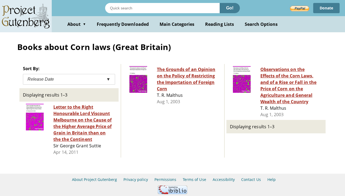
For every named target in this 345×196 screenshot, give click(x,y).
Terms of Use (194, 179)
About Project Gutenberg (94, 179)
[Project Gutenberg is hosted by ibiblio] (172, 192)
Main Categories (177, 24)
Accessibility (224, 179)
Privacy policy (135, 179)
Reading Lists (219, 24)
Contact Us (251, 179)
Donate (326, 7)
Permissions (165, 179)
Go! (229, 8)
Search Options (261, 24)
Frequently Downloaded (123, 24)
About (76, 24)
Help (271, 179)
